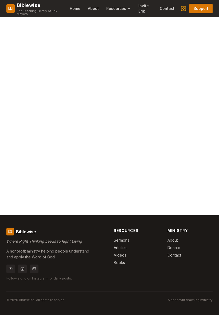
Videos (120, 255)
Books (119, 262)
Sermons (121, 240)
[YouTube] (10, 269)
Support (201, 8)
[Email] (34, 269)
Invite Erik (143, 8)
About (93, 8)
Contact (167, 8)
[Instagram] (183, 8)
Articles (120, 247)
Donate (173, 247)
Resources (116, 8)
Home (75, 8)
